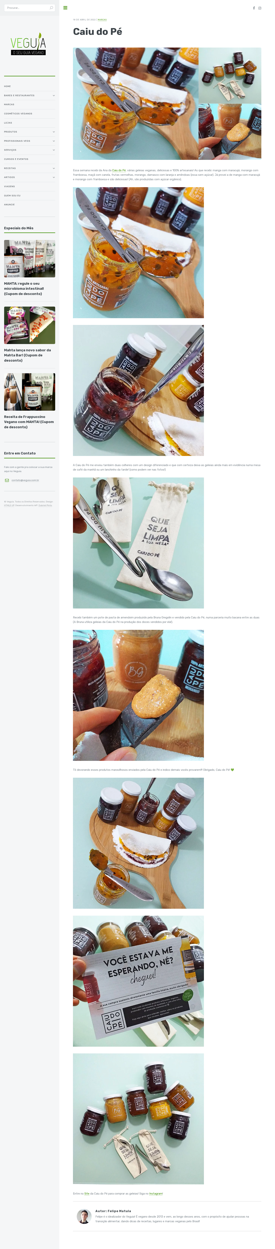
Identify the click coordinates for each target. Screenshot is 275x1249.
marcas (102, 20)
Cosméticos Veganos (18, 113)
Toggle (65, 8)
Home (7, 86)
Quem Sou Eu (12, 195)
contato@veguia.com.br (25, 480)
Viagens (9, 186)
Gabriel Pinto (45, 505)
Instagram (155, 1193)
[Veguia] (28, 71)
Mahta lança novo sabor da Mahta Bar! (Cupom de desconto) (27, 355)
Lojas (8, 122)
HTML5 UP (9, 505)
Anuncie (9, 204)
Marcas (9, 104)
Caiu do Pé (119, 170)
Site (86, 1193)
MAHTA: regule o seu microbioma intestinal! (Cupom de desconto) (24, 289)
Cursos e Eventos (16, 159)
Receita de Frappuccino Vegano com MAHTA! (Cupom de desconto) (29, 422)
